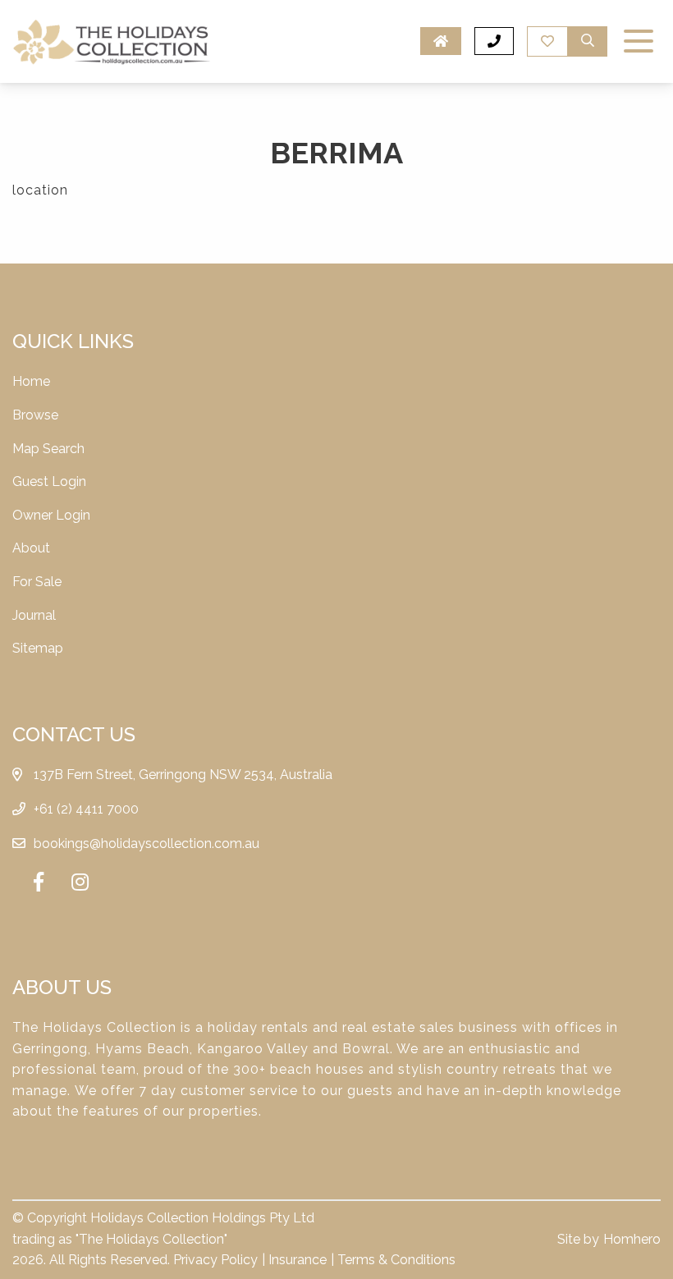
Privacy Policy (215, 1260)
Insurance (297, 1260)
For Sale (37, 581)
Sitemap (37, 648)
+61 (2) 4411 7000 (86, 809)
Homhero (632, 1239)
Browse (35, 415)
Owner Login (51, 515)
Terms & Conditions (396, 1260)
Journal (34, 615)
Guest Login (49, 481)
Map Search (48, 448)
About (31, 548)
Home (31, 381)
